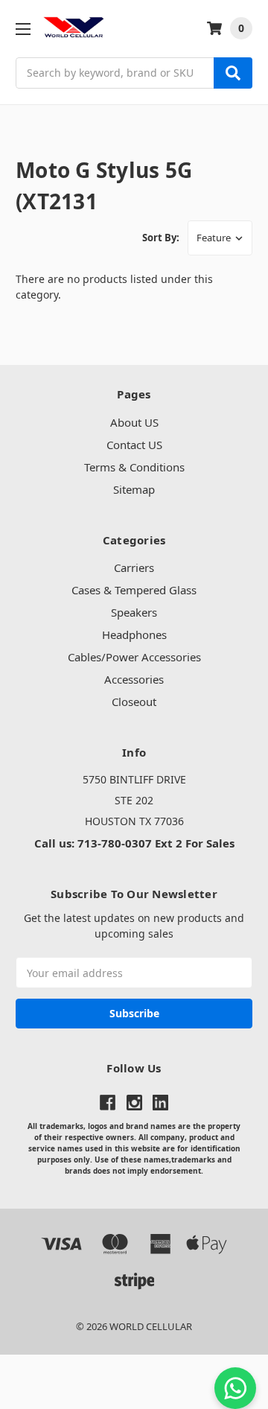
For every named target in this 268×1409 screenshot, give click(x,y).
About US (134, 422)
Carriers (134, 567)
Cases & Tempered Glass (134, 589)
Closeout (134, 701)
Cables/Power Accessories (134, 656)
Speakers (134, 612)
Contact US (134, 444)
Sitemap (134, 489)
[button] (134, 1382)
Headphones (134, 634)
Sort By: (160, 237)
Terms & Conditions (134, 466)
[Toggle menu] (22, 28)
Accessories (134, 679)
